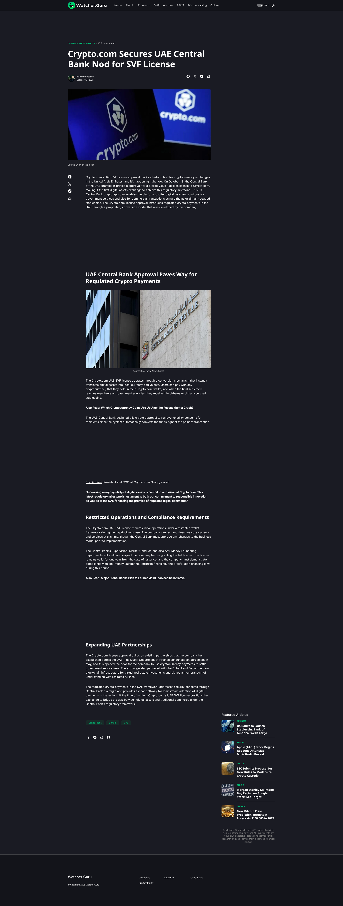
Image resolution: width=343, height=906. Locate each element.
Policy (240, 763)
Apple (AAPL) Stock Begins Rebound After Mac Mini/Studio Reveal (255, 750)
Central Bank (95, 722)
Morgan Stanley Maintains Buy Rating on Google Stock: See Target (255, 793)
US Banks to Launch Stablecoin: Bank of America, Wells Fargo (252, 729)
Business (241, 721)
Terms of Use (196, 877)
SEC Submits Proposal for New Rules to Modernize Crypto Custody (254, 772)
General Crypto (76, 43)
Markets (90, 43)
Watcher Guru (80, 877)
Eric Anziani (94, 482)
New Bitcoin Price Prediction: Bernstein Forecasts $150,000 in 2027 (255, 814)
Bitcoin (241, 806)
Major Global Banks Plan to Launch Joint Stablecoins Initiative (143, 578)
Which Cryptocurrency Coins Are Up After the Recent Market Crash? (147, 407)
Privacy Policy (146, 883)
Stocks (240, 742)
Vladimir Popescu (85, 76)
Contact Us (144, 877)
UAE (126, 722)
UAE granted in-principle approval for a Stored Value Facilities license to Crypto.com (152, 185)
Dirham (112, 722)
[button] (262, 5)
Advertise (169, 877)
